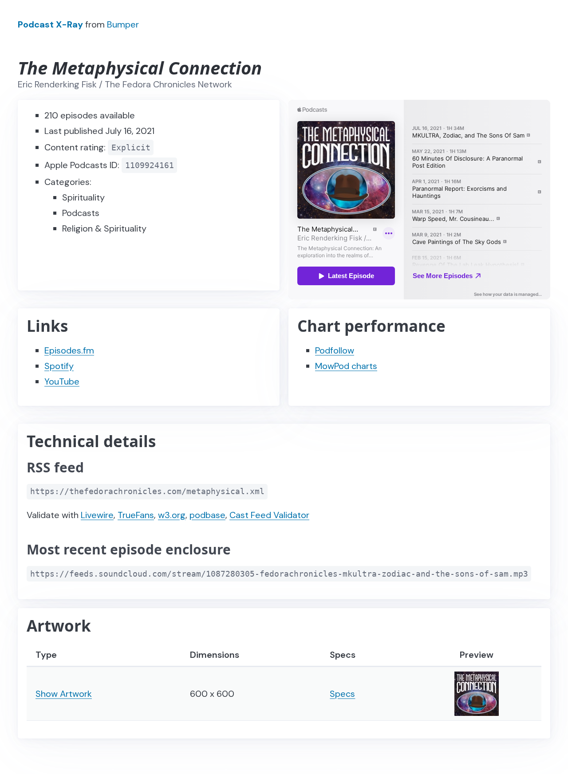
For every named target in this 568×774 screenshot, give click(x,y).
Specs (342, 693)
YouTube (61, 381)
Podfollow (334, 350)
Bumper (123, 24)
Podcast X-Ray (50, 24)
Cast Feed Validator (269, 515)
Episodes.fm (69, 350)
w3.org (171, 515)
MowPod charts (346, 366)
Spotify (59, 366)
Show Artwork (64, 693)
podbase (207, 515)
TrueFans (136, 515)
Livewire (97, 515)
